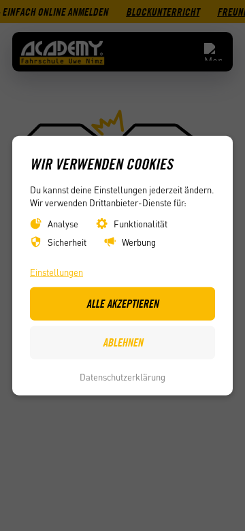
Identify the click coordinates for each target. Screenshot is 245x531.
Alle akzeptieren (122, 303)
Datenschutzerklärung (122, 377)
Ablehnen (123, 342)
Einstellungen (56, 271)
